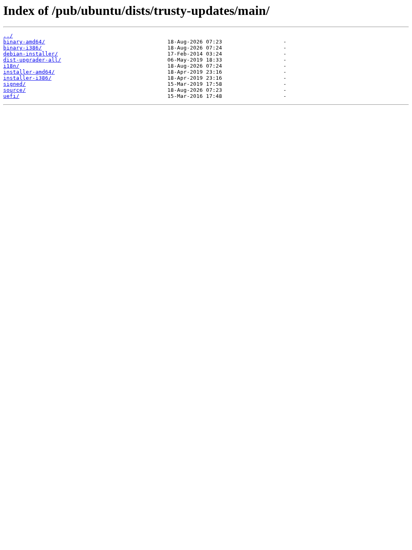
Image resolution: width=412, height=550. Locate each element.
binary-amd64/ (24, 42)
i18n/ (11, 66)
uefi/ (11, 96)
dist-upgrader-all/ (32, 60)
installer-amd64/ (29, 72)
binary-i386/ (22, 48)
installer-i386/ (27, 78)
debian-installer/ (30, 54)
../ (8, 36)
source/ (14, 90)
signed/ (14, 84)
